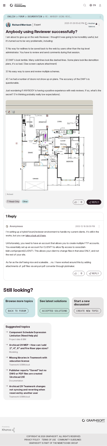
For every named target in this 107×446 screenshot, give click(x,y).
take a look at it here (35, 235)
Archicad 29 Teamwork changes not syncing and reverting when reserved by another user (27, 389)
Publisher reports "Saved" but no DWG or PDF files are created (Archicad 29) (27, 373)
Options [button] (100, 16)
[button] (75, 202)
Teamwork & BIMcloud (19, 364)
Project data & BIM (17, 339)
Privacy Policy (32, 439)
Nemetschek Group (67, 443)
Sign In (101, 5)
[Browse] (5, 5)
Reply (95, 202)
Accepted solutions (54, 310)
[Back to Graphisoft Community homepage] (18, 5)
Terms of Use (49, 439)
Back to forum (17, 310)
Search (85, 5)
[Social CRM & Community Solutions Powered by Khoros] (8, 429)
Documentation (16, 380)
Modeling (13, 352)
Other (25, 201)
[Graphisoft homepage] (93, 421)
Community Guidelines (69, 439)
